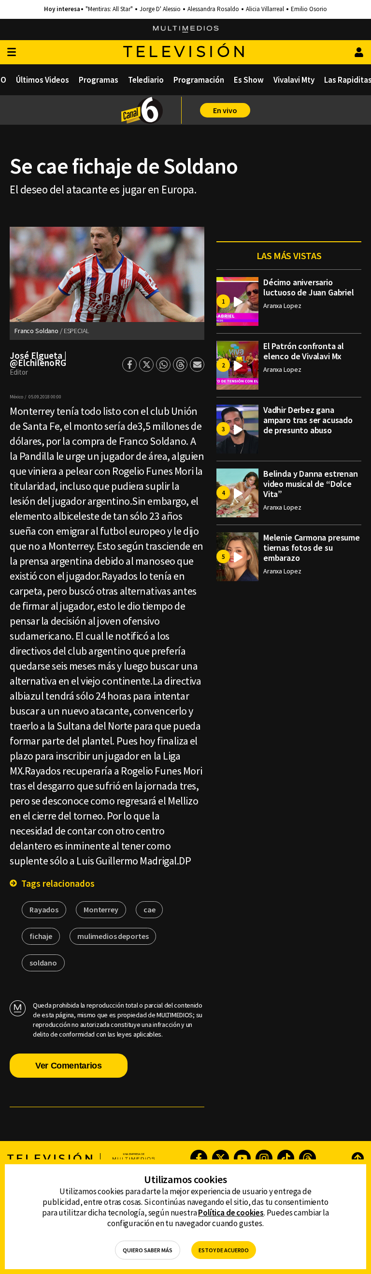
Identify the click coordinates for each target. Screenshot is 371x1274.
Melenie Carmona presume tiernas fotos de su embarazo (311, 547)
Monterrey (101, 909)
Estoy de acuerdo (224, 1250)
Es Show (249, 79)
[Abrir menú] (11, 52)
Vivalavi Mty (293, 79)
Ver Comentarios (68, 1065)
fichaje (40, 936)
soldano (43, 962)
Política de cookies (231, 1212)
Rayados (43, 909)
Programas (98, 79)
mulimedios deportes (112, 936)
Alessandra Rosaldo (213, 9)
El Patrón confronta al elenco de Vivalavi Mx (303, 351)
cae (149, 909)
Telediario (146, 79)
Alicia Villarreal (265, 9)
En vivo (225, 110)
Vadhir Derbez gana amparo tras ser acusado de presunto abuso (308, 420)
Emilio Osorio (309, 9)
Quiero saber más (147, 1250)
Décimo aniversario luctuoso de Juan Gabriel (308, 287)
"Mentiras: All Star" (109, 9)
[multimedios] (185, 29)
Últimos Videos (42, 79)
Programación (198, 79)
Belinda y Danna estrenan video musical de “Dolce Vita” (310, 483)
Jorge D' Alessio (160, 9)
